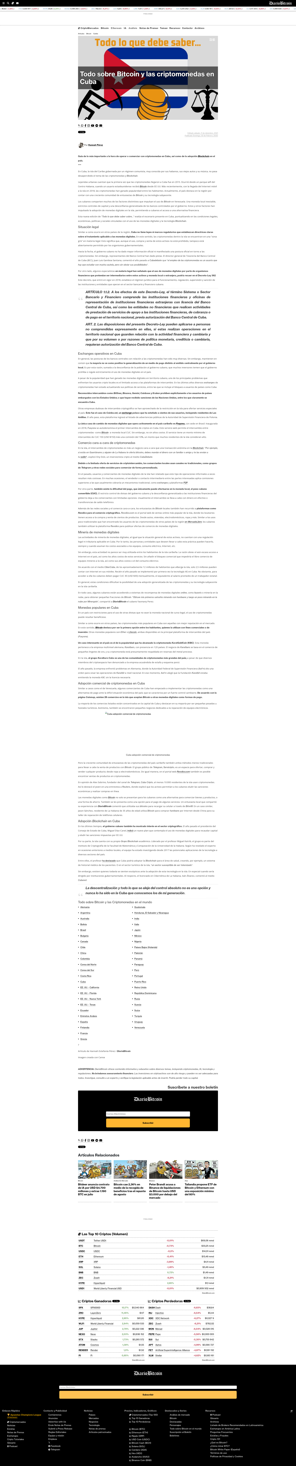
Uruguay (138, 1021)
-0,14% (86, 9)
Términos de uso (218, 1453)
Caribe (95, 34)
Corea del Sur (87, 970)
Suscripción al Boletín (180, 1432)
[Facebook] (86, 125)
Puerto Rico (140, 981)
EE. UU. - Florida (88, 993)
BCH (145, 9)
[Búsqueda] (9, 3)
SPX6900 (95, 1307)
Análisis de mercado (121, 1181)
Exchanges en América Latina (225, 1428)
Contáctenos (54, 1414)
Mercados (94, 1418)
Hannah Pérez (95, 145)
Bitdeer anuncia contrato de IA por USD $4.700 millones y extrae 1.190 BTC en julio (93, 1189)
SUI (150, 1339)
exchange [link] (127, 412)
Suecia (137, 1004)
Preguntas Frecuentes (221, 1432)
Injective (159, 1313)
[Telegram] (97, 125)
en (193, 521)
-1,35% (64, 9)
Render (94, 1350)
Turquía (138, 1016)
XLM (121, 9)
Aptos (158, 1344)
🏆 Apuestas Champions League (24, 1415)
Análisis (133, 28)
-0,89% (179, 9)
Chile (82, 947)
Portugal (138, 976)
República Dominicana (145, 993)
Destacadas (176, 1421)
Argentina (85, 912)
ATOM (82, 1344)
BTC (81, 1245)
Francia (84, 1033)
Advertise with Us (57, 1421)
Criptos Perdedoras (167, 1301)
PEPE (152, 1334)
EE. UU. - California (89, 987)
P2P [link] (186, 482)
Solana (97, 1267)
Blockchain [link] (203, 156)
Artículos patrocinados (100, 1432)
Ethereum (116, 28)
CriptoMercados (89, 28)
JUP (81, 1328)
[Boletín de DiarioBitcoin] (101, 125)
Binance (152, 1181)
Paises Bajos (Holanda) (145, 947)
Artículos (81, 34)
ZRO (81, 1313)
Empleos (52, 1439)
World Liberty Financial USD (108, 1288)
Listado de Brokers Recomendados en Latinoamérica (236, 1425)
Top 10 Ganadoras (140, 1418)
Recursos (174, 28)
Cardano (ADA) (139, 1449)
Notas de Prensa (148, 28)
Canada (84, 941)
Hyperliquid (99, 1283)
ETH (81, 1256)
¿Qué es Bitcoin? (218, 1442)
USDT (82, 1240)
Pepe (158, 1334)
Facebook (55, 1446)
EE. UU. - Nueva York (90, 998)
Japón (137, 930)
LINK (54, 9)
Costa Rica (85, 976)
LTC (265, 9)
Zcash (97, 1277)
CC (166, 9)
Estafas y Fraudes (219, 1435)
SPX (81, 1307)
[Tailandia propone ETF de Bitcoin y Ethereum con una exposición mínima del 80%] (201, 1170)
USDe (214, 9)
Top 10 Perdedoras (140, 1421)
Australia (84, 918)
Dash (158, 1307)
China (83, 953)
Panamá (138, 958)
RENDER (83, 1350)
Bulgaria (84, 935)
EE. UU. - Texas (88, 1004)
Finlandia (84, 1027)
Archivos (199, 28)
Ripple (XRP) (137, 1436)
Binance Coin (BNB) (141, 1460)
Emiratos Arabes (88, 1016)
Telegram (55, 1449)
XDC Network (162, 1318)
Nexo (93, 1334)
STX (81, 1339)
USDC (82, 1251)
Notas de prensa (97, 1428)
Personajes (175, 1425)
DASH (152, 1307)
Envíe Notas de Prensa (59, 1425)
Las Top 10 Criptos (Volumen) (104, 1234)
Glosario (11, 1442)
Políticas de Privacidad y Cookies (226, 1456)
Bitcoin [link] (143, 186)
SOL (81, 1267)
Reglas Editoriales (57, 1432)
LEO (34, 9)
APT (151, 1344)
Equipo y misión (56, 1435)
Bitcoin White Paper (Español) (225, 1449)
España (84, 1021)
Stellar (158, 1355)
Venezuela (139, 1027)
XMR (74, 9)
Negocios (93, 1421)
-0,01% (204, 9)
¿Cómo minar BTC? (220, 1446)
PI (80, 1355)
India (136, 918)
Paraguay (139, 964)
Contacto (187, 28)
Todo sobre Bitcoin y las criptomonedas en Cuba (147, 78)
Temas (163, 28)
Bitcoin (105, 28)
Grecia (83, 1039)
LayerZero (96, 1313)
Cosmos (95, 1344)
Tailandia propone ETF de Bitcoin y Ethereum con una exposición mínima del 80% (201, 1189)
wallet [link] (83, 456)
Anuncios (53, 1418)
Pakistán (138, 953)
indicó (130, 830)
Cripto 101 (215, 1439)
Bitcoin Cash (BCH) (141, 1442)
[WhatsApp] (83, 125)
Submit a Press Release (60, 1428)
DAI (189, 9)
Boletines (174, 1435)
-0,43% (156, 9)
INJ (150, 1313)
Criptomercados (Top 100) (144, 1414)
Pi (91, 1355)
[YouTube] (93, 125)
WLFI (81, 1323)
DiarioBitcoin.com (208, 1293)
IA (125, 28)
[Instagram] (89, 125)
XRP (81, 1261)
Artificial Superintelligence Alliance (172, 1350)
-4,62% (134, 9)
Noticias (11, 1425)
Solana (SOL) (138, 1446)
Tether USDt (100, 1240)
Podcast (13, 1446)
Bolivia (83, 924)
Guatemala (139, 907)
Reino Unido (140, 987)
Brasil (83, 930)
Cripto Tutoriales (15, 1439)
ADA (96, 9)
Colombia (85, 958)
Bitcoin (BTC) (138, 1429)
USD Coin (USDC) (140, 1439)
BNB (81, 1272)
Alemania (84, 907)
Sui (157, 1339)
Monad (158, 1328)
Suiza (137, 1010)
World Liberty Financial (102, 1323)
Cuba (83, 981)
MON (151, 1328)
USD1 (240, 9)
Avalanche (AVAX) (140, 1456)
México (138, 935)
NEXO (82, 1334)
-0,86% (43, 9)
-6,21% (23, 9)
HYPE (82, 1283)
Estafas (11, 1428)
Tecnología (94, 1425)
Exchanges (12, 1435)
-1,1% (275, 9)
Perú (136, 970)
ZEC (12, 9)
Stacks (94, 1339)
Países (92, 1414)
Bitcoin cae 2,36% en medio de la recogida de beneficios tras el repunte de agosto (130, 1189)
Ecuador (84, 1010)
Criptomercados (17, 1422)
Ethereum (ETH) (139, 1432)
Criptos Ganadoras (96, 1301)
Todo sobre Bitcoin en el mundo (186, 1428)
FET (151, 1350)
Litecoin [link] (133, 632)
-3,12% (111, 9)
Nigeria (137, 941)
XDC (151, 1318)
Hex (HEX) (136, 1453)
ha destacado (109, 860)
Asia (186, 1181)
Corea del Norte (88, 964)
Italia (136, 924)
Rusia (137, 998)
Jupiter (94, 1328)
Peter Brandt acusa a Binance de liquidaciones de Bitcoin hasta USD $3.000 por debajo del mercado (164, 1191)
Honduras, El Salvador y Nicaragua (151, 912)
